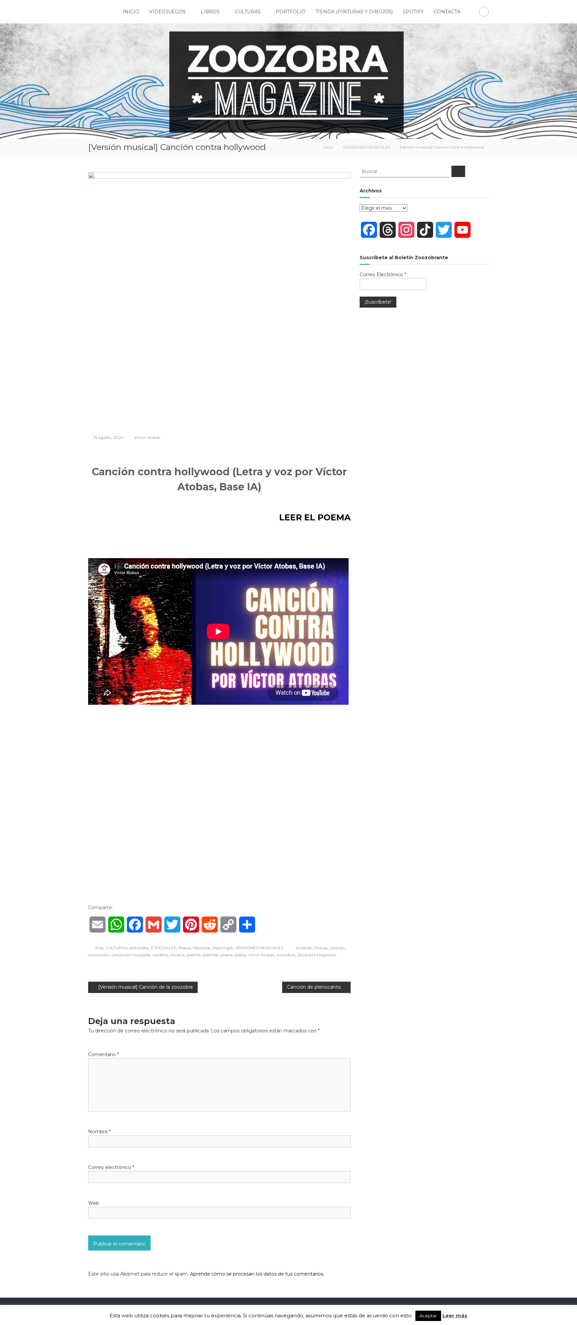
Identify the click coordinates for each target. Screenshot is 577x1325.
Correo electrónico (111, 1167)
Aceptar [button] (428, 1315)
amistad (304, 947)
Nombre (99, 1132)
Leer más (454, 1315)
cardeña (160, 954)
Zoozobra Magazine (316, 954)
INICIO (131, 12)
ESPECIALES (163, 947)
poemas (210, 954)
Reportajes (222, 947)
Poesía (184, 947)
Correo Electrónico (383, 275)
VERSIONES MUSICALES (367, 147)
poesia (226, 954)
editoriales (139, 947)
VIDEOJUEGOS (167, 12)
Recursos (201, 947)
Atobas (321, 947)
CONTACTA (447, 12)
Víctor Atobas (147, 437)
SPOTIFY (413, 12)
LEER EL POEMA (315, 517)
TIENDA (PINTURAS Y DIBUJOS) (354, 12)
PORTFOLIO (291, 12)
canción (337, 947)
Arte (99, 947)
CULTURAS (248, 12)
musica (177, 954)
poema (193, 954)
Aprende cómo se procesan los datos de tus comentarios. (257, 1274)
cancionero (98, 954)
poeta (240, 954)
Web (93, 1203)
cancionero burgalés (131, 954)
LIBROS (210, 12)
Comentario (103, 1054)
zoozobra (285, 954)
